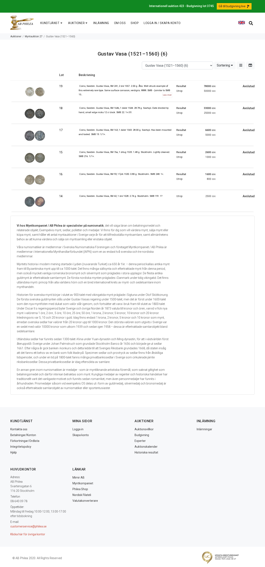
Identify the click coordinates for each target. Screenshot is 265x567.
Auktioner (15, 36)
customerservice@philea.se (28, 526)
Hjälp (13, 452)
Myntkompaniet (82, 483)
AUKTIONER (76, 23)
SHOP (135, 23)
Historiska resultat (146, 452)
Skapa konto (80, 435)
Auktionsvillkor (144, 429)
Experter (140, 440)
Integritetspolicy (20, 446)
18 (61, 108)
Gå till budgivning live (232, 6)
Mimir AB (78, 477)
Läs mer (167, 95)
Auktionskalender (146, 446)
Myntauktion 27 (33, 36)
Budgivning (142, 435)
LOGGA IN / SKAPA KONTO (162, 23)
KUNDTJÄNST (50, 23)
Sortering (224, 65)
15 (61, 152)
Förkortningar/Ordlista (24, 440)
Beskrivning (87, 75)
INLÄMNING (101, 23)
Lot (61, 75)
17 (61, 130)
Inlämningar (204, 429)
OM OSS (120, 23)
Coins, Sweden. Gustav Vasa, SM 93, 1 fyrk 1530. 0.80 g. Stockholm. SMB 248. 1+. (121, 174)
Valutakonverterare (85, 500)
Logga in (77, 429)
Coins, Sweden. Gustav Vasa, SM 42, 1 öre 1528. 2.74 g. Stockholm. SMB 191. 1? (120, 196)
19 (61, 86)
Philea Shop (80, 489)
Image (34, 77)
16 (61, 174)
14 (61, 196)
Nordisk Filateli (81, 495)
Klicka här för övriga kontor (27, 534)
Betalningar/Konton (23, 435)
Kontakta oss (18, 429)
